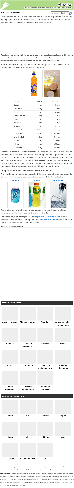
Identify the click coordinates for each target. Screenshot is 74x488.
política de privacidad (13, 485)
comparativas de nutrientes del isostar (48, 217)
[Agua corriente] (58, 195)
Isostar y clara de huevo (10, 12)
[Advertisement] (37, 38)
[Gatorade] (37, 195)
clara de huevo (52, 98)
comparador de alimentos (49, 58)
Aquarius (15, 181)
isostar (34, 98)
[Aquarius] (15, 195)
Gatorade (36, 181)
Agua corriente (58, 181)
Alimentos (65, 4)
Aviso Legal (21, 485)
